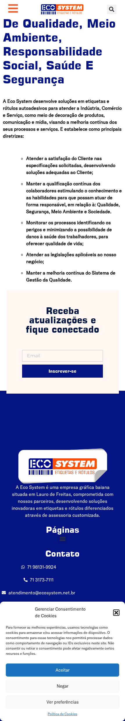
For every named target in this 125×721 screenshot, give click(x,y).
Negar (62, 686)
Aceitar (62, 670)
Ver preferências (63, 702)
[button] (116, 613)
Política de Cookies (62, 714)
